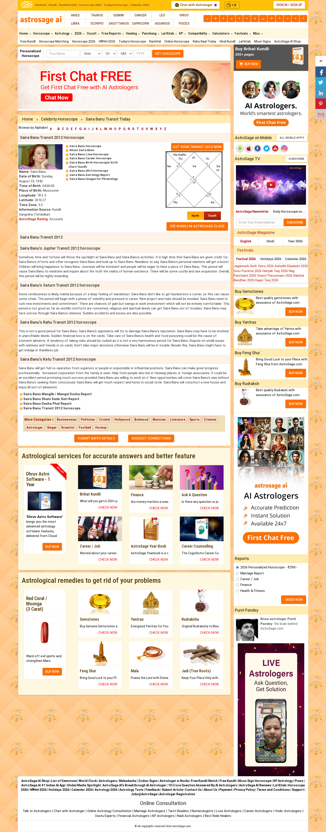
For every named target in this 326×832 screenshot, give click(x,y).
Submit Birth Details (96, 438)
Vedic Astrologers (288, 811)
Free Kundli (28, 41)
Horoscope (41, 33)
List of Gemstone (64, 781)
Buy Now (251, 64)
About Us (210, 789)
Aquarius (162, 23)
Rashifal (40, 5)
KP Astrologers (163, 816)
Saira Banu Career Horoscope (90, 158)
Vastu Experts (105, 816)
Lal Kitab (245, 41)
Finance (246, 585)
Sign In (281, 5)
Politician (88, 419)
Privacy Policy (244, 789)
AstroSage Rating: (34, 219)
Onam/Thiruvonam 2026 (275, 276)
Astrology (62, 33)
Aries (75, 15)
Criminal (210, 419)
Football (85, 427)
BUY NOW (52, 546)
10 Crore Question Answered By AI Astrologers (202, 785)
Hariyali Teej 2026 (275, 271)
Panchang (149, 33)
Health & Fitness (252, 591)
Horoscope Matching (54, 41)
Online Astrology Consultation (109, 811)
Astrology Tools (131, 789)
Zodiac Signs (148, 781)
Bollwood (141, 419)
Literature (177, 419)
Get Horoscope (168, 53)
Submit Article (172, 789)
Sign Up (296, 5)
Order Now (293, 599)
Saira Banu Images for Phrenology (93, 179)
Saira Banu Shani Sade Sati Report (51, 399)
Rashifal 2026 (68, 5)
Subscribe (296, 158)
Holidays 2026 (270, 259)
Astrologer (34, 427)
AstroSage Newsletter (252, 211)
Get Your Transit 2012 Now (197, 147)
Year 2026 (295, 241)
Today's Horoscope (132, 41)
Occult (92, 33)
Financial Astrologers (133, 816)
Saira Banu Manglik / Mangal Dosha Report (57, 394)
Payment (225, 789)
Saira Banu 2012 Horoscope (88, 170)
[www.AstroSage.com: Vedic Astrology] (26, 4)
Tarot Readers (179, 811)
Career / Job (249, 579)
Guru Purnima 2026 (248, 271)
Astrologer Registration (177, 794)
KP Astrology (283, 781)
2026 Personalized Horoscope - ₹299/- (268, 567)
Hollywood (122, 419)
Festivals (242, 33)
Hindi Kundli (228, 41)
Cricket (104, 419)
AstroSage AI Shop (287, 41)
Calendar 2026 (139, 5)
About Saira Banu (81, 150)
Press (299, 781)
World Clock (88, 781)
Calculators (221, 33)
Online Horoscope (176, 41)
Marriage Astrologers (150, 811)
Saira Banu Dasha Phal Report (47, 404)
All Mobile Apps (292, 137)
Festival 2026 (246, 259)
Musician (159, 419)
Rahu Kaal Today (204, 41)
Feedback (152, 789)
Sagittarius (119, 23)
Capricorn (140, 23)
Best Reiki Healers (218, 816)
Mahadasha (127, 781)
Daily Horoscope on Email (290, 211)
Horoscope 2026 (90, 5)
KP (181, 33)
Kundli (53, 5)
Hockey (100, 427)
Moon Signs (262, 41)
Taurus (97, 15)
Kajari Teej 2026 (266, 280)
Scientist (68, 427)
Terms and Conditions (273, 789)
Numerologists (203, 811)
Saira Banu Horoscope (85, 146)
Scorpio (97, 23)
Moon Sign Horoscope (254, 781)
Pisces (184, 23)
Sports (194, 419)
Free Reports (112, 33)
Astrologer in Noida (174, 781)
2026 (78, 33)
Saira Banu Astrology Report (89, 175)
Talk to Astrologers (37, 811)
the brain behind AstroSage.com (278, 623)
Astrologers (108, 781)
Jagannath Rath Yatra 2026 (254, 266)
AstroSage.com (181, 826)
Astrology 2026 (106, 789)
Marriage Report (252, 573)
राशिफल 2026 (107, 41)
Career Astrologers (258, 811)
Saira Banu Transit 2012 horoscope (52, 408)
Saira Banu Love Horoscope (88, 154)
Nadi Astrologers (189, 816)
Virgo (184, 15)
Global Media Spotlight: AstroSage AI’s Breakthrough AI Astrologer (116, 785)
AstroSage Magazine (256, 232)
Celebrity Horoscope (59, 119)
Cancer (140, 15)
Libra (75, 23)
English (245, 241)
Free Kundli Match (204, 781)
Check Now (107, 507)
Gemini (118, 15)
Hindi (270, 241)
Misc (257, 33)
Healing (131, 33)
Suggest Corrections (151, 438)
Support (298, 789)
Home (24, 33)
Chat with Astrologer (196, 5)
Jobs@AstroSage (144, 794)
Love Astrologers (229, 811)
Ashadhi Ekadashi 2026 (291, 266)
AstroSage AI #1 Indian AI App (43, 785)
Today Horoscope (116, 5)
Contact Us (193, 789)
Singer (52, 427)
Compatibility (198, 33)
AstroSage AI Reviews (255, 785)
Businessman (67, 419)
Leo (162, 15)
